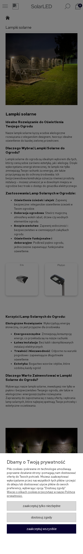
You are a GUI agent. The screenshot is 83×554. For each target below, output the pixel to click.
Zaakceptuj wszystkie (42, 529)
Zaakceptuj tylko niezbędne (41, 506)
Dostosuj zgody (41, 517)
